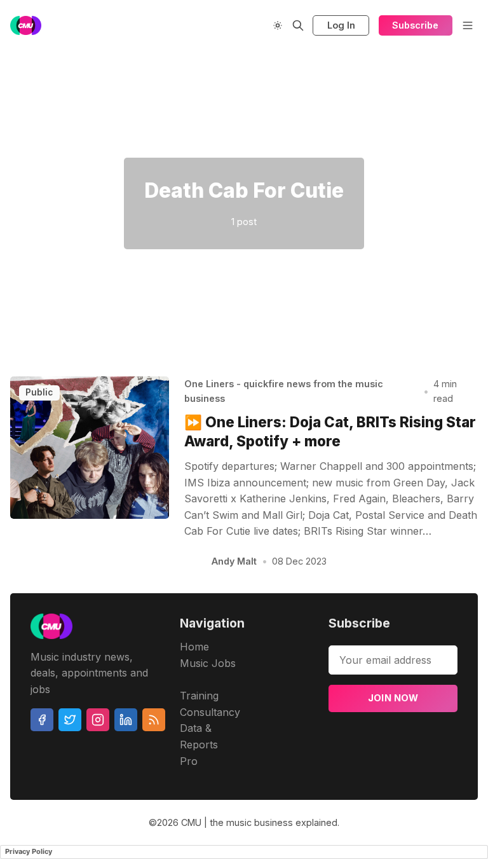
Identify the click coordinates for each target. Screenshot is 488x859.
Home (194, 646)
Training (199, 695)
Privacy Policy (28, 851)
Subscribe (415, 25)
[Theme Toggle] (278, 25)
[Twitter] (69, 719)
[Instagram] (97, 719)
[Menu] (468, 25)
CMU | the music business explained (259, 822)
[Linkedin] (125, 719)
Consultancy (210, 712)
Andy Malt (234, 561)
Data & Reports (199, 736)
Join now (393, 697)
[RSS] (153, 719)
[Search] (298, 25)
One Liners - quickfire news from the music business (283, 391)
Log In (341, 25)
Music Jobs (208, 663)
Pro (189, 761)
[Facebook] (41, 719)
